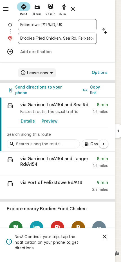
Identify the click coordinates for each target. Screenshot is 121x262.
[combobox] (57, 24)
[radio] (23, 8)
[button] (57, 163)
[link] (57, 125)
